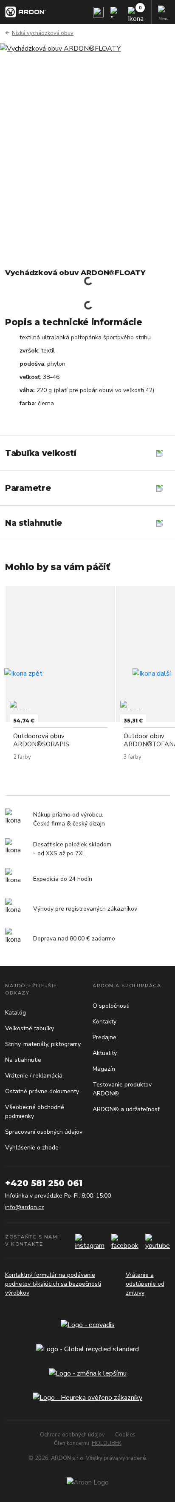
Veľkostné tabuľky (29, 1028)
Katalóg (15, 1013)
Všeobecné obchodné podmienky (34, 1111)
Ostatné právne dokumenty (42, 1091)
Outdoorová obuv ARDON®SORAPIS (41, 740)
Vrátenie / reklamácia (33, 1076)
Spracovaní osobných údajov (43, 1132)
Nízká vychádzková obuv (42, 33)
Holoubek (106, 1443)
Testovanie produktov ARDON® (122, 1089)
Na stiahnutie (23, 1060)
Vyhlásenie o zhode (32, 1148)
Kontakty (104, 1022)
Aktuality (105, 1053)
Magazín (104, 1069)
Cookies (125, 1435)
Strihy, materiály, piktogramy (43, 1044)
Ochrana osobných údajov (72, 1435)
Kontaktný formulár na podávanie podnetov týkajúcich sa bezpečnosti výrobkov (53, 1284)
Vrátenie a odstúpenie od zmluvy (145, 1284)
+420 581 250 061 (43, 1183)
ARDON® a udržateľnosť (126, 1109)
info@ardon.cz (24, 1207)
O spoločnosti (111, 1006)
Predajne (104, 1037)
